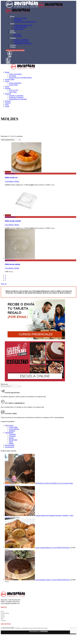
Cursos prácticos (14, 429)
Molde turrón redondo (12, 264)
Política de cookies (42, 628)
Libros (11, 441)
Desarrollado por (38, 631)
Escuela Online (5, 613)
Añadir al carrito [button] (10, 173)
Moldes (16, 181)
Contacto (3, 620)
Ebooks (11, 438)
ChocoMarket (9, 181)
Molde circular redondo (13, 221)
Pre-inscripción (9, 445)
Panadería (12, 431)
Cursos (3, 615)
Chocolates (12, 434)
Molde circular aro (11, 177)
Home (2, 611)
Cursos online (13, 427)
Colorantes (12, 436)
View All (4, 284)
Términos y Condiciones (21, 628)
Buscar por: (4, 384)
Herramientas (13, 440)
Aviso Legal (33, 628)
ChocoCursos (9, 425)
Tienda (3, 616)
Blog (2, 618)
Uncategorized (9, 447)
